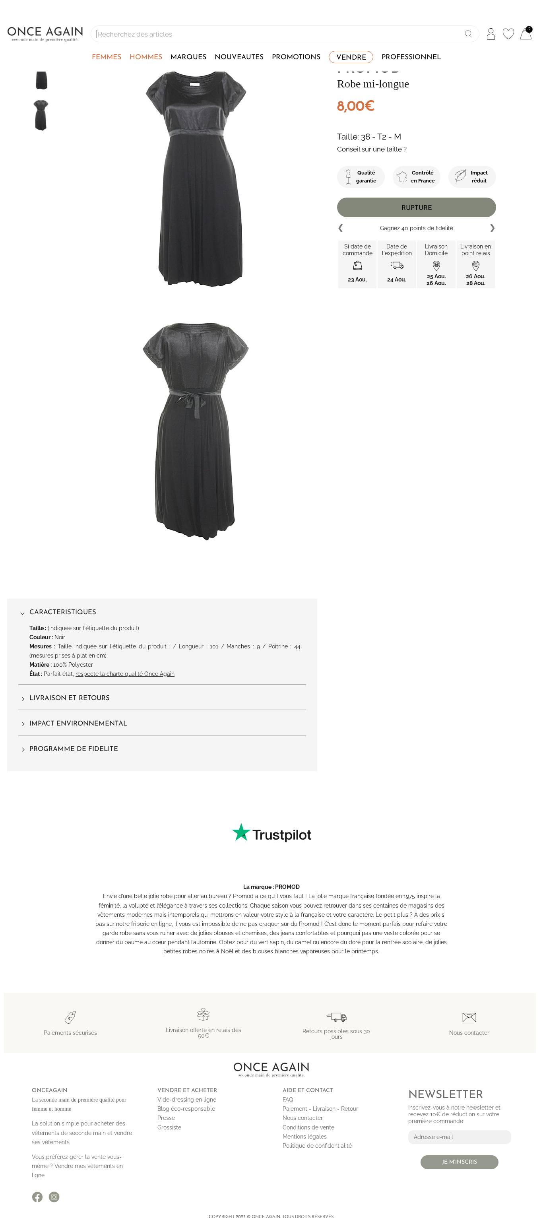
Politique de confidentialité (317, 1146)
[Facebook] (37, 1197)
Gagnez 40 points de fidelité (416, 228)
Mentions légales (305, 1136)
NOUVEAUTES (239, 57)
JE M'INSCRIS (459, 1162)
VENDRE (351, 57)
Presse (166, 1118)
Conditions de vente (308, 1127)
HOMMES (146, 57)
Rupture (416, 208)
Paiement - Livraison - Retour (320, 1109)
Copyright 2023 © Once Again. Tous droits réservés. (271, 1217)
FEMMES (106, 57)
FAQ (288, 1099)
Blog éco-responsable (186, 1109)
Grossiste (169, 1127)
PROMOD (287, 887)
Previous (341, 228)
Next (492, 228)
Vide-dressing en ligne (186, 1099)
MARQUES (188, 57)
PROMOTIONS (296, 57)
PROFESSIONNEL (411, 57)
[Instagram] (54, 1197)
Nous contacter (303, 1118)
